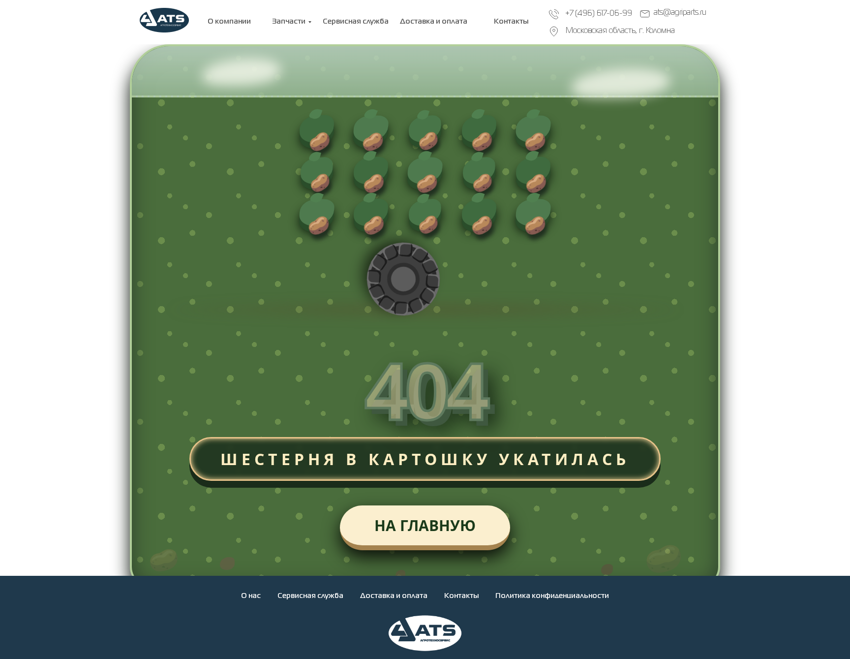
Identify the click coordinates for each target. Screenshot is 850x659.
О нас (251, 596)
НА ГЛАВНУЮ (425, 525)
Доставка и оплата (393, 596)
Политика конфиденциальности (552, 596)
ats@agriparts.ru (680, 12)
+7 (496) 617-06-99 (598, 13)
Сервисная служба (310, 596)
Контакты (461, 596)
